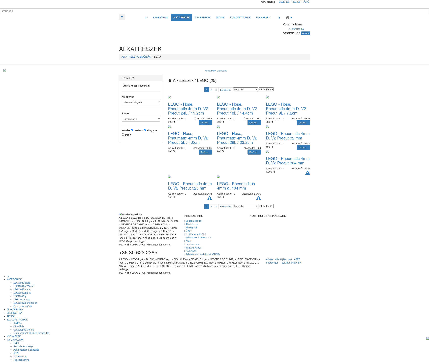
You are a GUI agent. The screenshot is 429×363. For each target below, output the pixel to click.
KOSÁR (305, 33)
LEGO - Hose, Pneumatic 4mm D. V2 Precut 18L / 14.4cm (237, 108)
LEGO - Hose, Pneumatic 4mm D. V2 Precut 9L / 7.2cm (286, 108)
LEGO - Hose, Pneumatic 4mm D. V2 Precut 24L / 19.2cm (188, 108)
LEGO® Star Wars (24, 286)
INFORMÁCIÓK (15, 339)
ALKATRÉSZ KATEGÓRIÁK (135, 56)
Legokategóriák (193, 220)
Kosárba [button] (204, 122)
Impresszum (192, 244)
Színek (125, 113)
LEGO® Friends (21, 289)
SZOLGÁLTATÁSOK (240, 17)
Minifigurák (191, 227)
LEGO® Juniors (21, 299)
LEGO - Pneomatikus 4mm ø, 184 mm (236, 185)
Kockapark (191, 250)
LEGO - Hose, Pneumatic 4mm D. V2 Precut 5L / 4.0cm (188, 137)
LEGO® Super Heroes (25, 302)
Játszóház (18, 326)
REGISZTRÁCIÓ (300, 1)
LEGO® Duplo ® (22, 292)
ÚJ (146, 17)
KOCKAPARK (263, 17)
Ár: (136, 85)
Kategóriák (128, 96)
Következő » (225, 89)
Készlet (126, 130)
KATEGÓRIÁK (160, 17)
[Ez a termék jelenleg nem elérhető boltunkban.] (307, 173)
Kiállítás (17, 322)
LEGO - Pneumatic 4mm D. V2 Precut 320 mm (190, 185)
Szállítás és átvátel (291, 262)
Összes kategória (22, 306)
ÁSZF (188, 240)
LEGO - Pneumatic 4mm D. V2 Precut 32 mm (288, 135)
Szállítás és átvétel (195, 234)
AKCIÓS (220, 17)
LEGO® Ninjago (21, 282)
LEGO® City (19, 296)
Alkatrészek (191, 224)
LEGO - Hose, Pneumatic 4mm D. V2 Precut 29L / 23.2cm (237, 137)
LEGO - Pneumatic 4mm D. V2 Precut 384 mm (288, 160)
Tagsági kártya (193, 247)
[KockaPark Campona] (214, 70)
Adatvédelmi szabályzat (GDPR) (202, 254)
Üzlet (188, 230)
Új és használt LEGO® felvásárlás (31, 333)
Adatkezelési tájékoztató (198, 237)
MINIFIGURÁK (202, 17)
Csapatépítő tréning (23, 329)
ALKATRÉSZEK (181, 17)
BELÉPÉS (284, 1)
